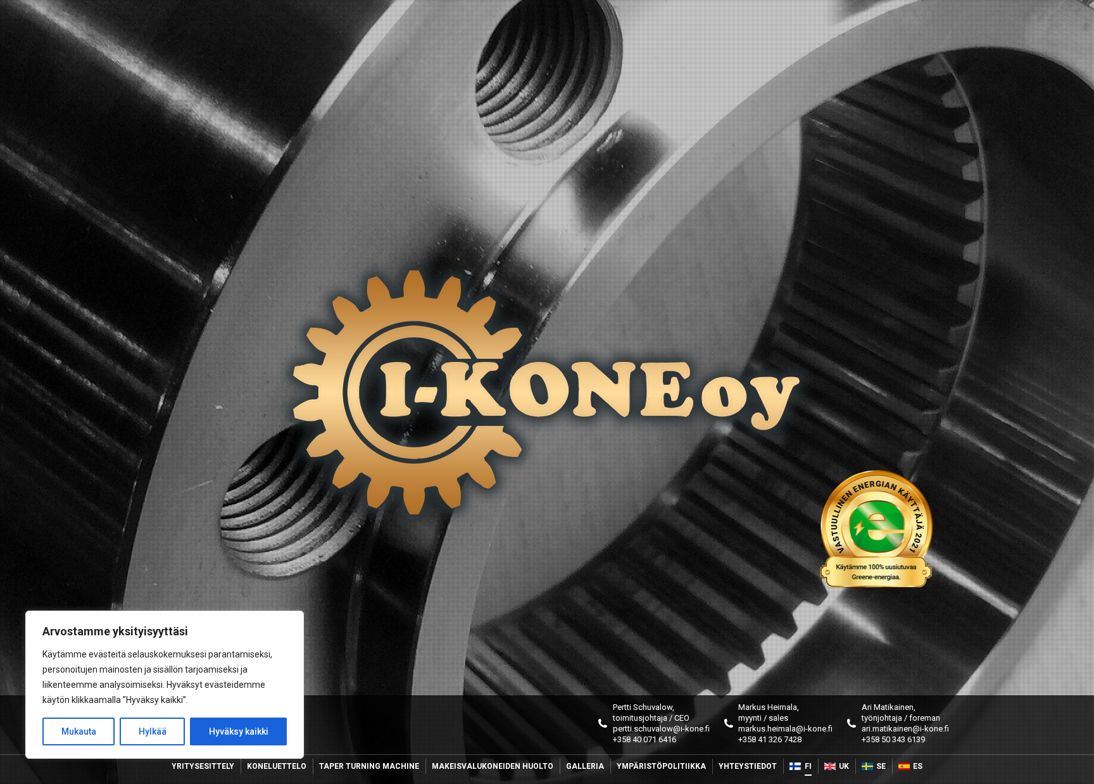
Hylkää (153, 731)
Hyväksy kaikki (238, 731)
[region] (164, 685)
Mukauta (78, 731)
